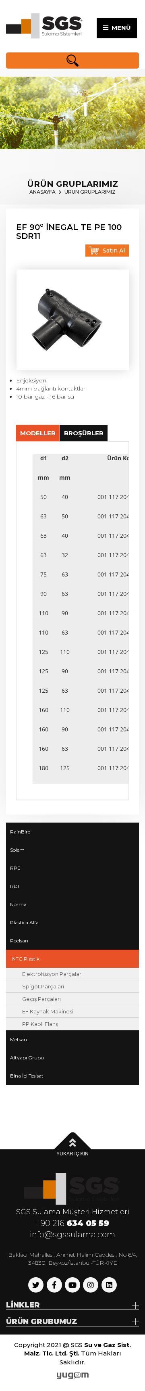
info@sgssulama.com (72, 1234)
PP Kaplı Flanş (40, 1024)
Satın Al (114, 250)
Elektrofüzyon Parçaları (52, 974)
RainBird (20, 832)
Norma (18, 904)
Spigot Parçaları (43, 986)
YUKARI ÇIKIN (72, 1153)
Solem (17, 850)
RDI (14, 886)
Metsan (18, 1039)
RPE (15, 868)
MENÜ (119, 27)
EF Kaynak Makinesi (47, 1011)
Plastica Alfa (24, 922)
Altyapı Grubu (27, 1058)
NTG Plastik (25, 959)
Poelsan (19, 941)
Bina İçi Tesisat (27, 1076)
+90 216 (72, 1223)
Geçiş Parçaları (41, 999)
